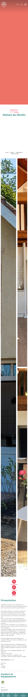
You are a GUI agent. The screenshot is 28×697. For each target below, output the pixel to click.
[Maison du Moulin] (8, 576)
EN (17, 6)
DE (17, 7)
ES (17, 9)
